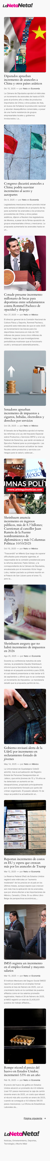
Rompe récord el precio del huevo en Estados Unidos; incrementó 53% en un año (22, 1071)
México (35, 314)
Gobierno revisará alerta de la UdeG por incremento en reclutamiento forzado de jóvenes (23, 753)
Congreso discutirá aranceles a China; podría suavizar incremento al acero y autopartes (24, 189)
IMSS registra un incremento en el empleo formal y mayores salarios (24, 967)
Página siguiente (35, 1118)
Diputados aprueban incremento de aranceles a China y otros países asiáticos (23, 79)
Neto (25, 88)
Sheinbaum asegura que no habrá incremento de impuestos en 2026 (24, 647)
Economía (35, 88)
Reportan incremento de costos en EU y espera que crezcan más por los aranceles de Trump (25, 862)
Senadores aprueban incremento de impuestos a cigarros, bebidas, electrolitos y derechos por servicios (24, 415)
